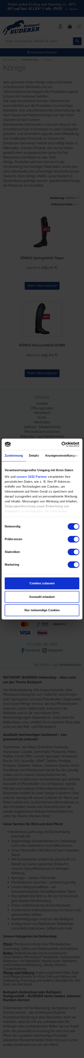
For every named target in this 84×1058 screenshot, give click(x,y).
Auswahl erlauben (42, 596)
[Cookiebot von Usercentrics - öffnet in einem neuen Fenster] (61, 444)
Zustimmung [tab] (14, 455)
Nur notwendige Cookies (42, 610)
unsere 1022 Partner (32, 476)
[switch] (73, 539)
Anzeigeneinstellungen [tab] (61, 455)
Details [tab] (34, 455)
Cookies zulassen (42, 583)
